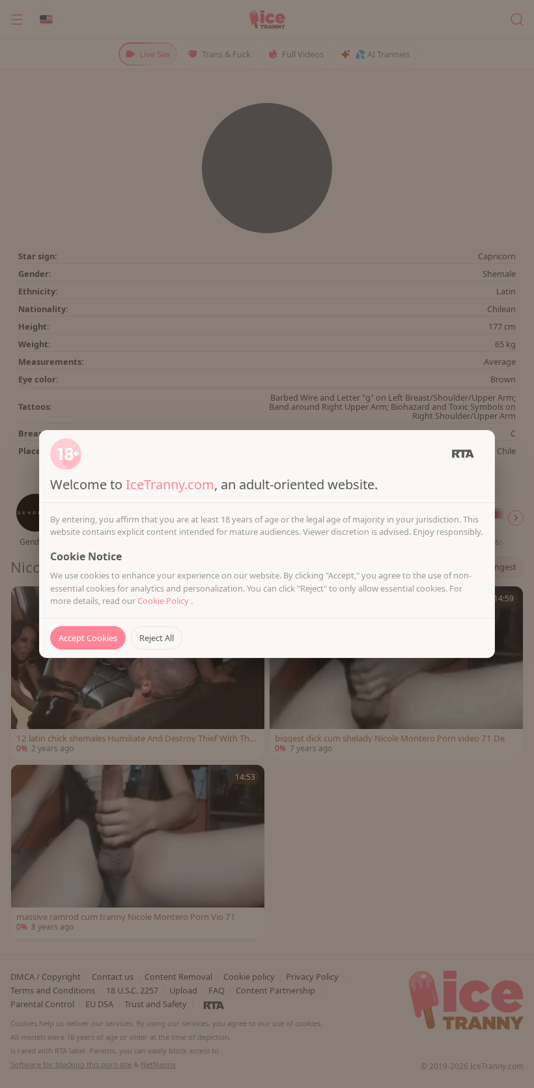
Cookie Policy (164, 601)
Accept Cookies (88, 638)
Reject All (156, 638)
